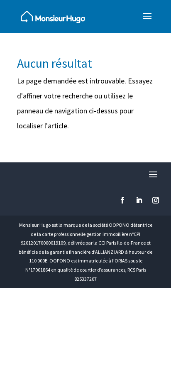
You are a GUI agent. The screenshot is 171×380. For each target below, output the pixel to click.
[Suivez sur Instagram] (155, 200)
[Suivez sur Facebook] (122, 200)
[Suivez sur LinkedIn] (139, 200)
